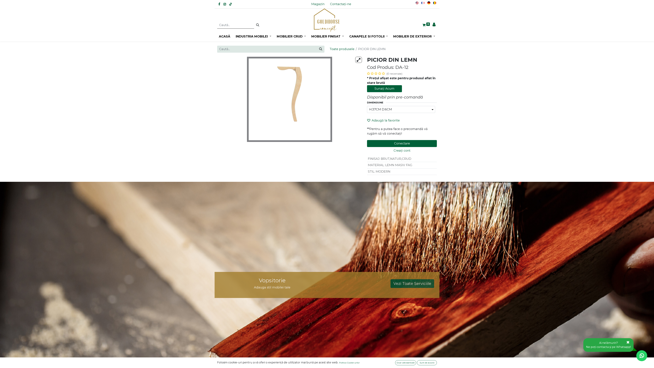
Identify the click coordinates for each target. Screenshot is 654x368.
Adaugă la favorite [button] (386, 120)
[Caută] (257, 25)
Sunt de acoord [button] (427, 362)
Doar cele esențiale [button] (406, 362)
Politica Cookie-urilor (349, 362)
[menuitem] (318, 4)
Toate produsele (342, 49)
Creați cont (402, 150)
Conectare (402, 143)
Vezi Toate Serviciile (412, 283)
